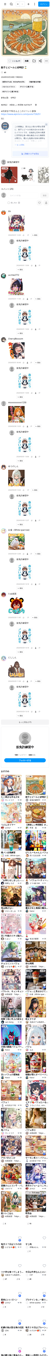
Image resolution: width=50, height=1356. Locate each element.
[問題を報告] (28, 235)
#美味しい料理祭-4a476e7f (21, 105)
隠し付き (14, 203)
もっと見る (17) (25, 722)
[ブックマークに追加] (34, 60)
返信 (35, 235)
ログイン (43, 4)
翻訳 (2, 118)
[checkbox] (9, 203)
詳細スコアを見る (31, 153)
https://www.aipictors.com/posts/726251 (21, 114)
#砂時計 (4, 105)
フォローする (25, 760)
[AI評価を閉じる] (46, 124)
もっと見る (20, 145)
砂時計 (13, 97)
